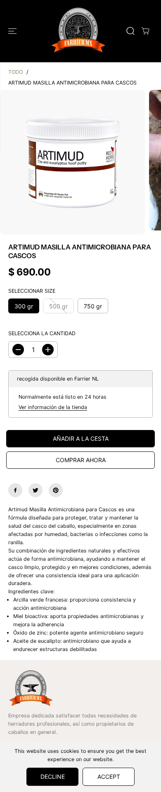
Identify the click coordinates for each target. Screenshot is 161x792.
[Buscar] (130, 31)
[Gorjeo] (35, 490)
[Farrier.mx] (78, 31)
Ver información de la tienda (53, 407)
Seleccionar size (31, 291)
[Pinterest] (56, 490)
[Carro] (145, 31)
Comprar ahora (81, 459)
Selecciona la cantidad (42, 333)
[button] (13, 31)
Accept (108, 776)
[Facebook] (15, 490)
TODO (15, 72)
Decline (52, 776)
